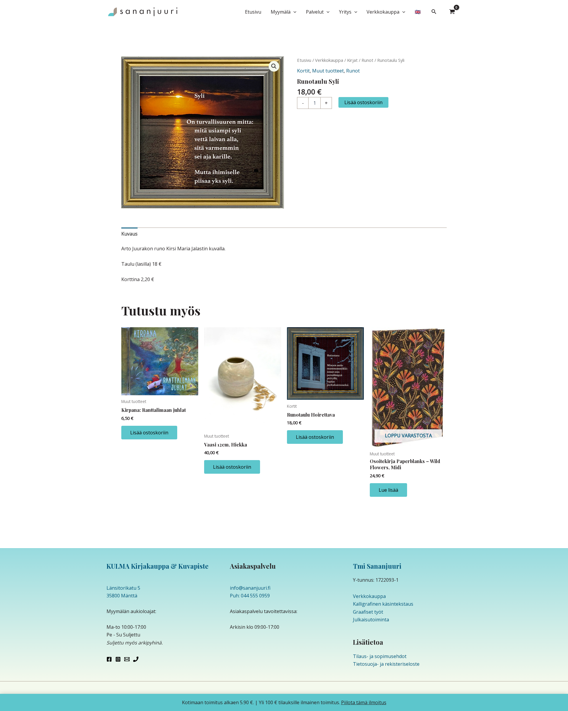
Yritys (345, 12)
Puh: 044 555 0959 (250, 595)
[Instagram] (118, 659)
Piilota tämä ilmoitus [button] (363, 702)
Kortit (303, 70)
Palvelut (315, 12)
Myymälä (281, 12)
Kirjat (352, 60)
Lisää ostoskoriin (363, 102)
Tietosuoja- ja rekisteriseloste (386, 664)
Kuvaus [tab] (129, 233)
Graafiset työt (368, 612)
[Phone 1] (135, 659)
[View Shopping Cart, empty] (452, 12)
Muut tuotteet (328, 70)
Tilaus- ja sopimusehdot (379, 656)
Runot (367, 60)
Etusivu (253, 12)
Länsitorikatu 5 (123, 588)
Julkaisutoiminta (371, 619)
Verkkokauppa (383, 12)
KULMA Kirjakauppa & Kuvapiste (157, 566)
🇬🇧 (418, 12)
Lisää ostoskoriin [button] (149, 432)
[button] (293, 12)
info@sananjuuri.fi (250, 588)
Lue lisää (388, 490)
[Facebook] (109, 659)
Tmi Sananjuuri (377, 566)
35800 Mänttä (121, 595)
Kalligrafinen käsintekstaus (383, 604)
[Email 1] (127, 659)
